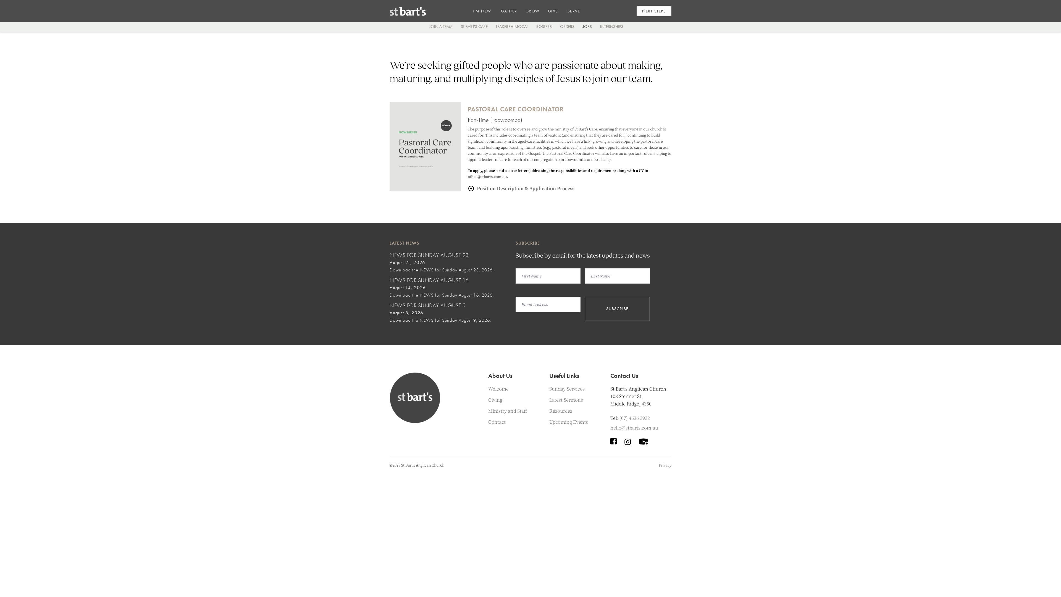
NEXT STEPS (654, 11)
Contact (497, 422)
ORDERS (567, 26)
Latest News (404, 243)
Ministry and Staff (507, 411)
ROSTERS (544, 26)
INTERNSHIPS (611, 26)
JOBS (587, 26)
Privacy (665, 465)
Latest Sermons (566, 400)
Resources (560, 411)
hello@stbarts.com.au (634, 428)
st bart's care (474, 26)
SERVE (574, 11)
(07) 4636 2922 (634, 418)
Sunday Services (567, 389)
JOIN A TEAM (441, 26)
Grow (533, 11)
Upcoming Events (568, 422)
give (553, 11)
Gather (509, 11)
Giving (495, 400)
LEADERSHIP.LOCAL (512, 26)
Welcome (498, 389)
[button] (482, 11)
